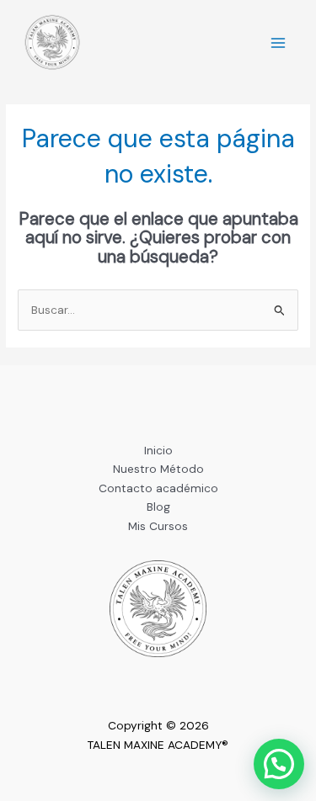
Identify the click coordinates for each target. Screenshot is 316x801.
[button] (279, 764)
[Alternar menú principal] (278, 43)
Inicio (158, 450)
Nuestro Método (158, 468)
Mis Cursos (158, 525)
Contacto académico (158, 488)
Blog (158, 506)
